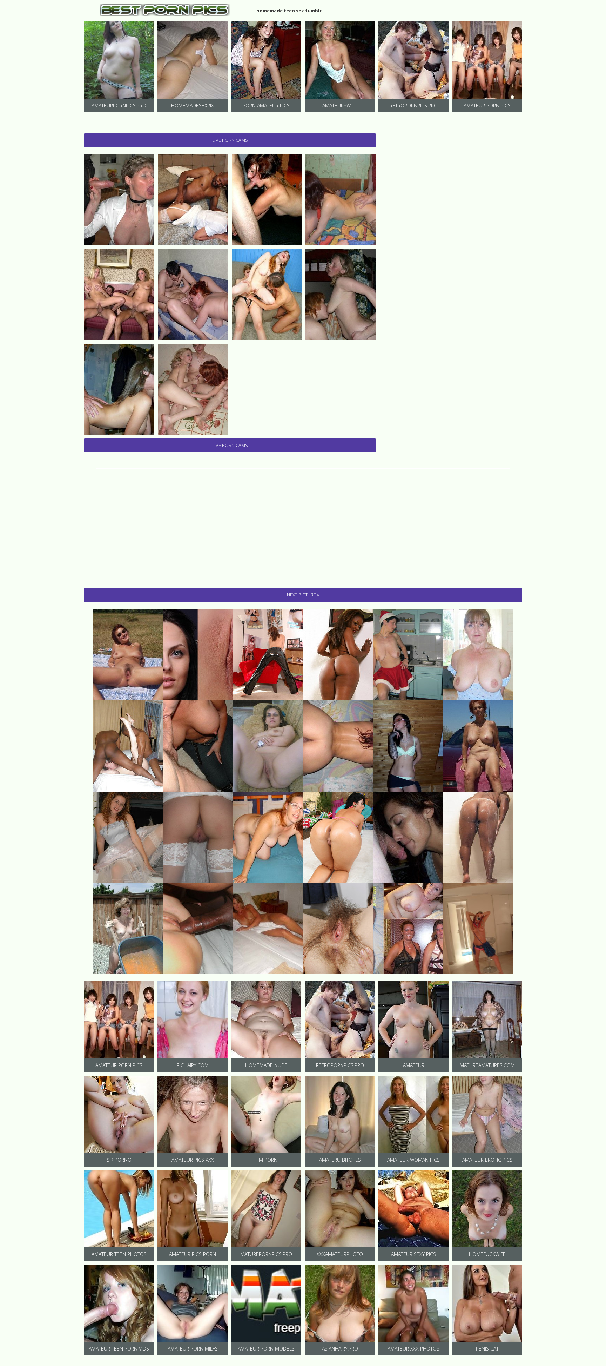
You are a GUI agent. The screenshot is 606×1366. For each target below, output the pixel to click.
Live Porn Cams (230, 140)
